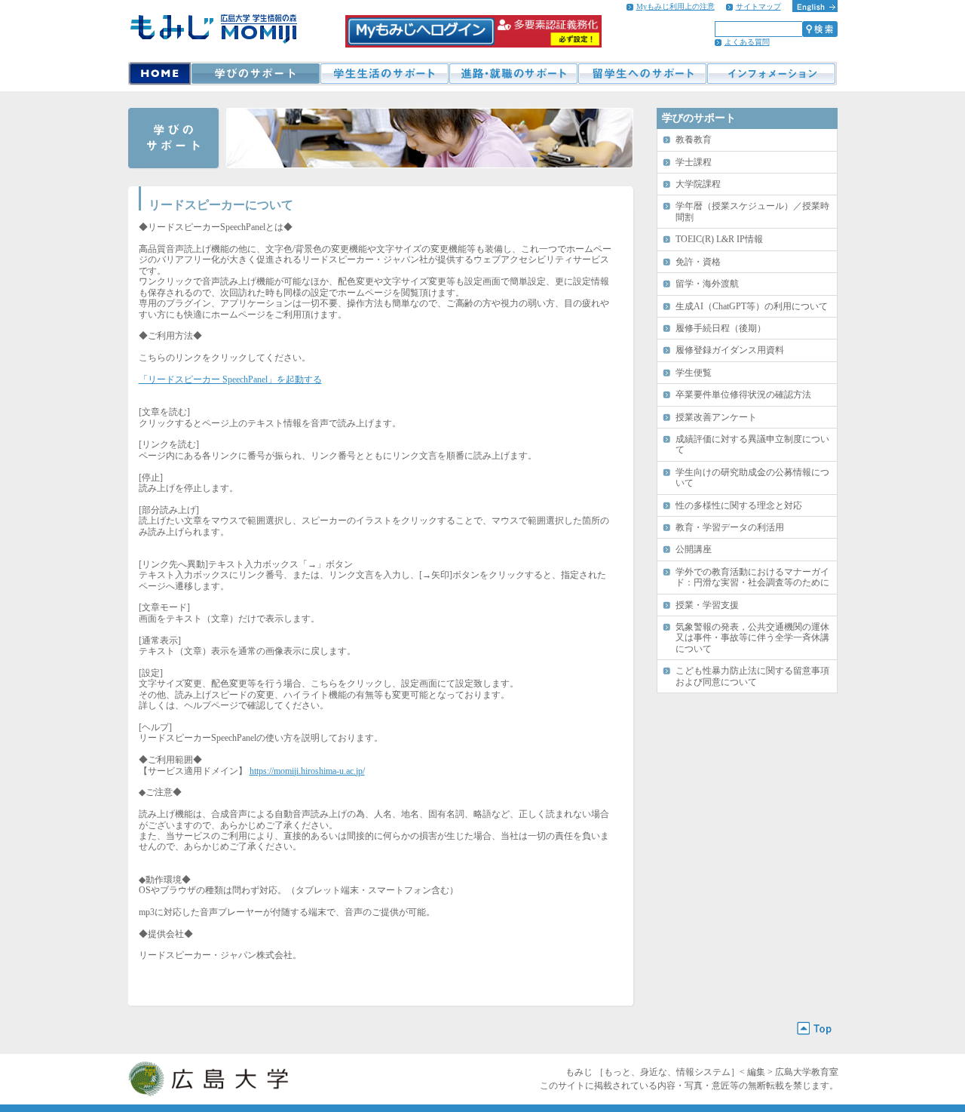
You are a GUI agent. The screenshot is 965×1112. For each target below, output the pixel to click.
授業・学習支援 (707, 605)
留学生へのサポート (641, 73)
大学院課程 (698, 184)
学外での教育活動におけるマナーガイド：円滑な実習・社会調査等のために (752, 577)
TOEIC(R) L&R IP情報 (719, 239)
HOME (159, 73)
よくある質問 (747, 42)
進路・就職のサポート (513, 73)
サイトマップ (758, 6)
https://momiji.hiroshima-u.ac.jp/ (307, 771)
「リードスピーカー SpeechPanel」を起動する (230, 379)
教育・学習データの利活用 (730, 527)
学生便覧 (694, 372)
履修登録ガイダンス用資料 (730, 350)
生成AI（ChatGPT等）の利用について (752, 306)
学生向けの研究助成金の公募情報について (752, 477)
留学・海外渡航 (707, 283)
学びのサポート (255, 73)
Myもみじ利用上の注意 (675, 6)
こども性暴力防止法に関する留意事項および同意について (752, 676)
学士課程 (694, 162)
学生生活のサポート (384, 73)
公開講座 (694, 549)
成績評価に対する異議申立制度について (752, 444)
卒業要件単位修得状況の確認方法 (743, 394)
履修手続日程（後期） (721, 328)
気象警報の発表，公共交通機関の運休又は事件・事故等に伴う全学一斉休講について (752, 638)
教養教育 (694, 139)
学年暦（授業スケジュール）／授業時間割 (752, 211)
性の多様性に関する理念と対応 (739, 505)
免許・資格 (698, 261)
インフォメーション (771, 73)
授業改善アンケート (716, 417)
